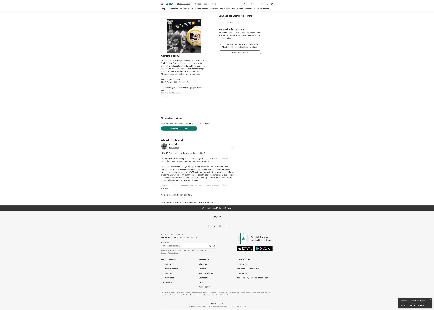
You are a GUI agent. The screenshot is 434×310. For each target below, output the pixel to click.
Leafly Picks (224, 9)
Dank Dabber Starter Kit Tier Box (205, 202)
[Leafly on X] (214, 226)
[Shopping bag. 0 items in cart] (271, 4)
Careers (202, 269)
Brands (205, 9)
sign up (212, 246)
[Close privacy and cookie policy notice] (430, 300)
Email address (165, 242)
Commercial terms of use (248, 269)
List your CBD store (169, 269)
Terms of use (242, 264)
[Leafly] (169, 4)
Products (214, 9)
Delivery (183, 9)
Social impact (263, 9)
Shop (163, 9)
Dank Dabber (225, 19)
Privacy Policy (411, 305)
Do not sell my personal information (252, 278)
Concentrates (178, 202)
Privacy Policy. (173, 253)
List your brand (167, 273)
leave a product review (179, 128)
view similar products (239, 52)
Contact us (203, 278)
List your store (167, 264)
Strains (198, 9)
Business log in (167, 282)
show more (164, 96)
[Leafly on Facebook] (209, 226)
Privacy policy (243, 273)
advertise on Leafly (183, 4)
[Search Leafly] (244, 4)
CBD (233, 9)
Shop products (174, 148)
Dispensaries (172, 9)
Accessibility (204, 287)
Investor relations (206, 273)
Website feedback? (217, 208)
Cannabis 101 (250, 9)
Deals (190, 9)
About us (203, 264)
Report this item (184, 195)
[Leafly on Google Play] (264, 248)
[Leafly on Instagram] (219, 226)
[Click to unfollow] (233, 148)
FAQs (201, 282)
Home (163, 202)
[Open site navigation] (162, 4)
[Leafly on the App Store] (245, 248)
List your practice (168, 278)
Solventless (189, 202)
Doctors (239, 9)
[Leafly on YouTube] (225, 226)
